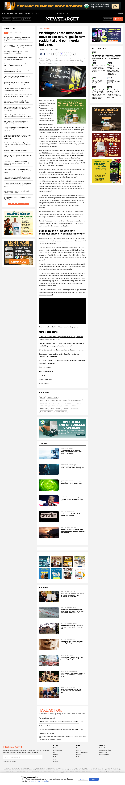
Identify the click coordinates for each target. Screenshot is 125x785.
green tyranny (42, 62)
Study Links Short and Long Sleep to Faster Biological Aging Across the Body (16, 52)
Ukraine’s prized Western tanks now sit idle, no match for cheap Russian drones (17, 64)
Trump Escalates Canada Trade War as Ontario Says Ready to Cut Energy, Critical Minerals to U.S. (18, 177)
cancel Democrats (76, 400)
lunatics (54, 62)
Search (121, 13)
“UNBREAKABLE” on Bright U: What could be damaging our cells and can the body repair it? (17, 83)
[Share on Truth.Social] (62, 54)
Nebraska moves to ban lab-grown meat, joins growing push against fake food (72, 658)
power (74, 62)
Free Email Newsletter (105, 750)
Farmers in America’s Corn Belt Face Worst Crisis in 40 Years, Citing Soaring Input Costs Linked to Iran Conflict (17, 129)
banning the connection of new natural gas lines (46, 113)
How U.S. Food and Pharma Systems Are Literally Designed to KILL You (98, 82)
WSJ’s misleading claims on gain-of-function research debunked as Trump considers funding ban (71, 452)
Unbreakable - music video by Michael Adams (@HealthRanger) (113, 81)
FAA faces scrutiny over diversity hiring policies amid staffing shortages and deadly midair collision (73, 531)
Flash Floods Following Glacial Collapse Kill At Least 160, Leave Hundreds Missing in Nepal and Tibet (17, 144)
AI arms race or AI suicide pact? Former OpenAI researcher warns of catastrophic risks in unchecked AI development (72, 467)
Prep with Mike (19, 13)
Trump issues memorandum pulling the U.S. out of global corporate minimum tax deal (72, 499)
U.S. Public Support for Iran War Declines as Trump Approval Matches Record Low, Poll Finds (17, 115)
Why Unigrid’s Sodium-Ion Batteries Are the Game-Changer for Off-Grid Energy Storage (18, 46)
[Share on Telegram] (57, 54)
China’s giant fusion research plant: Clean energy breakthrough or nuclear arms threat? (72, 483)
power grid (79, 62)
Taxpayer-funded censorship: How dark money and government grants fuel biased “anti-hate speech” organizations (72, 611)
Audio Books (35, 13)
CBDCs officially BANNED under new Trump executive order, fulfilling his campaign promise (73, 675)
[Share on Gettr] (70, 54)
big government (51, 59)
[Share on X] (53, 54)
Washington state (52, 63)
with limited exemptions (75, 155)
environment (65, 60)
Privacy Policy (103, 752)
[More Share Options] (74, 54)
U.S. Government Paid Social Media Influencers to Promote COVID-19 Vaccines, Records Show (18, 101)
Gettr (54, 752)
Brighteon (10, 13)
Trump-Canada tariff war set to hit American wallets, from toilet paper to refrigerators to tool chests (17, 171)
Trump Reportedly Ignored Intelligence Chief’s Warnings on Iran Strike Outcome (16, 77)
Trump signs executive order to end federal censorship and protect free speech (71, 691)
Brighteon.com (75, 327)
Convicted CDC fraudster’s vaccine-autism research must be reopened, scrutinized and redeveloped (16, 163)
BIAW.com (42, 375)
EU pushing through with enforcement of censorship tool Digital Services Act (72, 642)
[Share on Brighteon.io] (45, 54)
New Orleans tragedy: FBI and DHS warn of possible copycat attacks (72, 514)
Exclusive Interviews (81, 757)
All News (78, 750)
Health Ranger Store (104, 754)
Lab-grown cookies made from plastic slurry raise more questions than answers (18, 70)
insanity (49, 62)
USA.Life (55, 761)
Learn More (83, 779)
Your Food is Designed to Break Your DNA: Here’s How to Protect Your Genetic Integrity (18, 58)
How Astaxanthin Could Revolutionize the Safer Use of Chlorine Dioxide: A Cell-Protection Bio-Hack (17, 39)
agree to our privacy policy (39, 781)
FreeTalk (55, 754)
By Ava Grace (43, 49)
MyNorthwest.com (45, 379)
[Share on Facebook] (49, 54)
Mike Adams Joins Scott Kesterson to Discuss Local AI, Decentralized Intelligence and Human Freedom (98, 68)
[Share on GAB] (66, 54)
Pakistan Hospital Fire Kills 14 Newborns (15, 150)
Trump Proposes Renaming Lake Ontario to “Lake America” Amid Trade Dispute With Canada (18, 95)
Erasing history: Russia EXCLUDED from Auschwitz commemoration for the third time (72, 627)
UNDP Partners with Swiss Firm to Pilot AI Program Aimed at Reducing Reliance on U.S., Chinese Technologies (18, 108)
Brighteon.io (56, 748)
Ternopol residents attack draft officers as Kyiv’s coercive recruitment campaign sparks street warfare (17, 185)
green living (79, 60)
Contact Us (102, 748)
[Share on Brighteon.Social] (41, 54)
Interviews (27, 13)
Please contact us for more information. (50, 739)
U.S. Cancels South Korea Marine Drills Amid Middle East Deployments (16, 191)
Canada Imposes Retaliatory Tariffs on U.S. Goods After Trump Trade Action (18, 156)
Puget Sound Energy (46, 411)
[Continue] (40, 757)
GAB (54, 759)
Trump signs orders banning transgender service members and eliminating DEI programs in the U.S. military (72, 595)
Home (3, 13)
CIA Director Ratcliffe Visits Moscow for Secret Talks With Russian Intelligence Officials (17, 89)
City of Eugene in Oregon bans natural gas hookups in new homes (61, 350)
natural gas (60, 62)
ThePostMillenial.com (46, 371)
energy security (50, 60)
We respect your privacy (9, 761)
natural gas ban (67, 62)
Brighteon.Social (57, 750)
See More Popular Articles (18, 204)
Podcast (78, 754)
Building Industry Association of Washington (68, 59)
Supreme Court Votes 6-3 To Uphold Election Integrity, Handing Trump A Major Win (16, 122)
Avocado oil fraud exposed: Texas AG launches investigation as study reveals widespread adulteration (17, 136)
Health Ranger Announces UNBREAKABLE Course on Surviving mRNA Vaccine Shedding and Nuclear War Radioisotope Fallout (113, 70)
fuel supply (73, 60)
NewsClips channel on (62, 327)
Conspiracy (47, 28)
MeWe (55, 757)
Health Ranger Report (99, 48)
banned (45, 59)
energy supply (58, 60)
